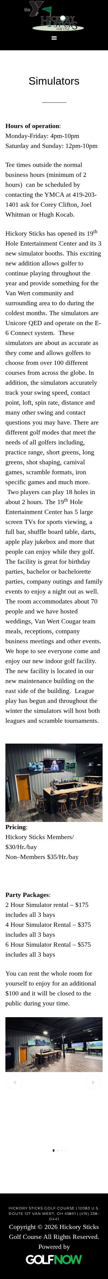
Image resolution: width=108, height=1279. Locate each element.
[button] (15, 1082)
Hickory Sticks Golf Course (54, 15)
